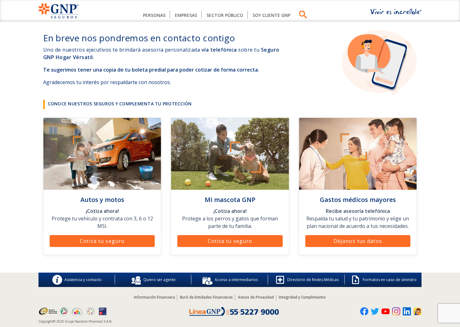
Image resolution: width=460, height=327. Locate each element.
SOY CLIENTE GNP (271, 15)
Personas (154, 15)
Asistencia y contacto (83, 279)
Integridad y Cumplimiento (302, 297)
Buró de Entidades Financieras (206, 297)
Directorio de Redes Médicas (313, 279)
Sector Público (225, 15)
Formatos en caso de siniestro (390, 279)
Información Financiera (154, 297)
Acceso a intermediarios (236, 279)
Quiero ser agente (159, 279)
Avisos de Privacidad (256, 297)
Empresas (186, 15)
